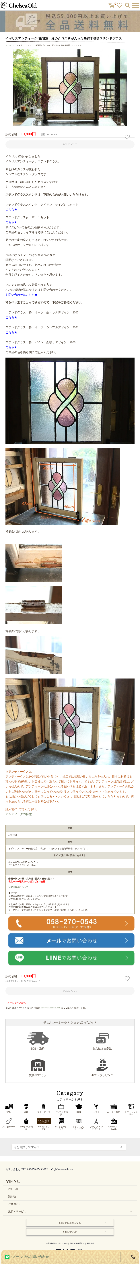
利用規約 (90, 1243)
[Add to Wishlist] (128, 137)
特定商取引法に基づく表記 (57, 1243)
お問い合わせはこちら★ (21, 294)
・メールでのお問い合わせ (29, 1257)
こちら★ (11, 209)
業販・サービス (70, 1211)
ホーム (8, 45)
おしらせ (13, 1189)
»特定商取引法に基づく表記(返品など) (22, 981)
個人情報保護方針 (77, 1243)
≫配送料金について (18, 887)
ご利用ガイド (70, 1204)
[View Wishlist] (120, 6)
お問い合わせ (70, 1231)
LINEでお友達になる (70, 1222)
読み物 (12, 1196)
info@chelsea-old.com (50, 1007)
